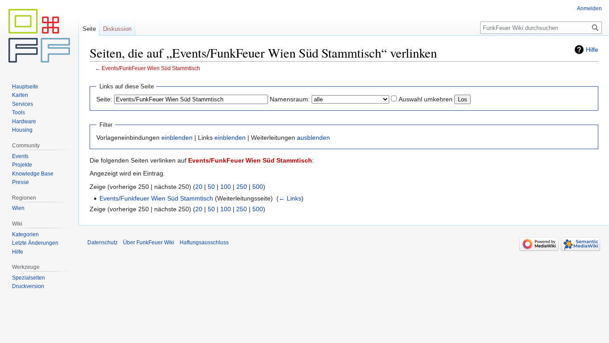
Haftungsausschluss (204, 242)
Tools (18, 112)
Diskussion (117, 28)
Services (22, 104)
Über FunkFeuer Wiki (148, 242)
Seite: (104, 99)
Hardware (24, 121)
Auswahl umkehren (426, 99)
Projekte (22, 165)
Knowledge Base (32, 174)
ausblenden (313, 137)
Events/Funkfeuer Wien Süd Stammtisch (156, 198)
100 (225, 186)
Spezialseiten (28, 278)
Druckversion (28, 286)
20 (198, 186)
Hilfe (592, 49)
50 (211, 186)
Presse (20, 182)
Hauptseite (25, 87)
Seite (89, 28)
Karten (20, 95)
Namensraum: (290, 99)
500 (257, 186)
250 (241, 186)
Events (20, 156)
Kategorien (25, 234)
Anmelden (589, 8)
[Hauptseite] (39, 35)
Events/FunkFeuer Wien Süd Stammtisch (151, 68)
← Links (290, 198)
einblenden (177, 137)
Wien (18, 208)
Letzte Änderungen (35, 243)
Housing (22, 130)
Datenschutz (102, 242)
